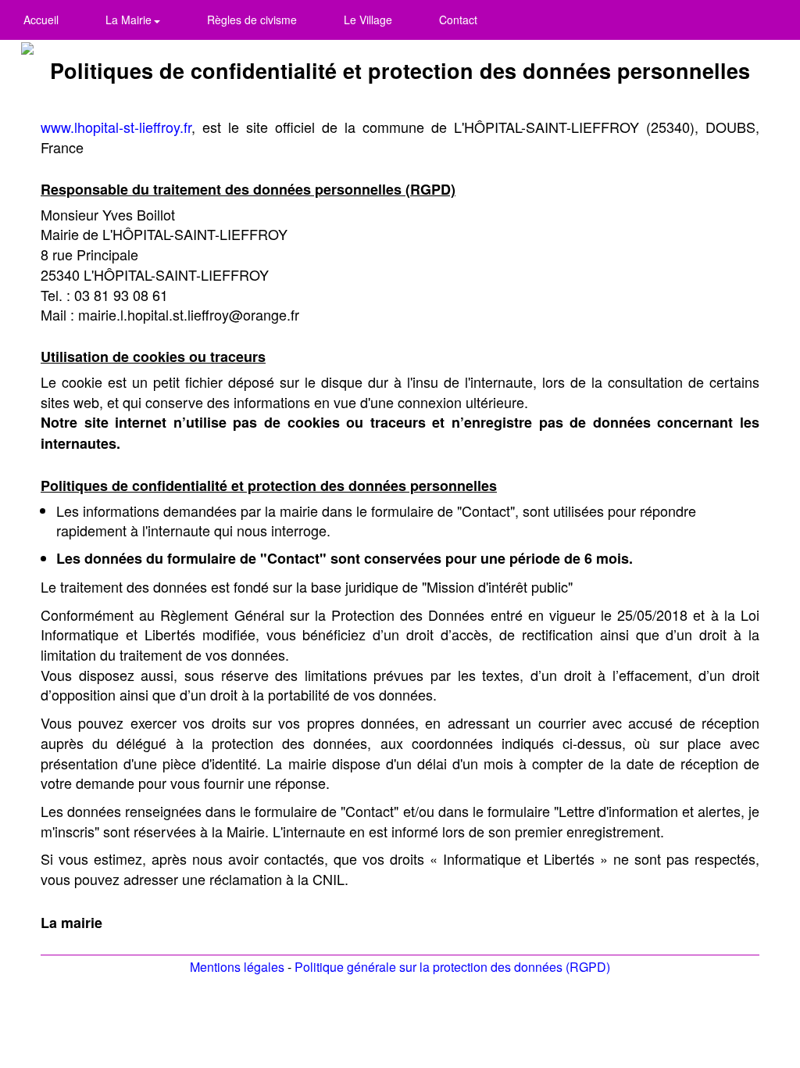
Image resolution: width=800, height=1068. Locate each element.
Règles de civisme (252, 19)
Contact (458, 19)
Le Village (368, 19)
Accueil (41, 19)
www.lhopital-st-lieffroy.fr (116, 126)
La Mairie (130, 19)
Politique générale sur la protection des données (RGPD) (452, 967)
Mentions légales (237, 967)
